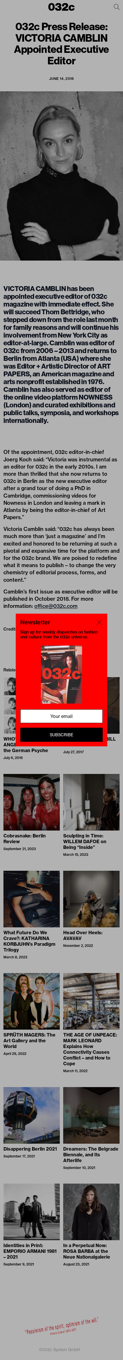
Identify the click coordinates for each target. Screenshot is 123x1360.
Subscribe (61, 734)
